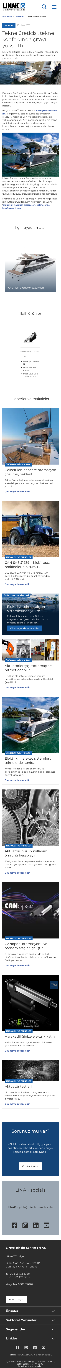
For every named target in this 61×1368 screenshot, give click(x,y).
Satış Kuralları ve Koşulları (30, 1366)
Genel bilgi (29, 1361)
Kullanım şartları (45, 1361)
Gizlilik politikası (23, 1364)
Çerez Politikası (14, 1361)
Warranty (39, 1364)
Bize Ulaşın (16, 1299)
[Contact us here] (54, 985)
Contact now (30, 1166)
